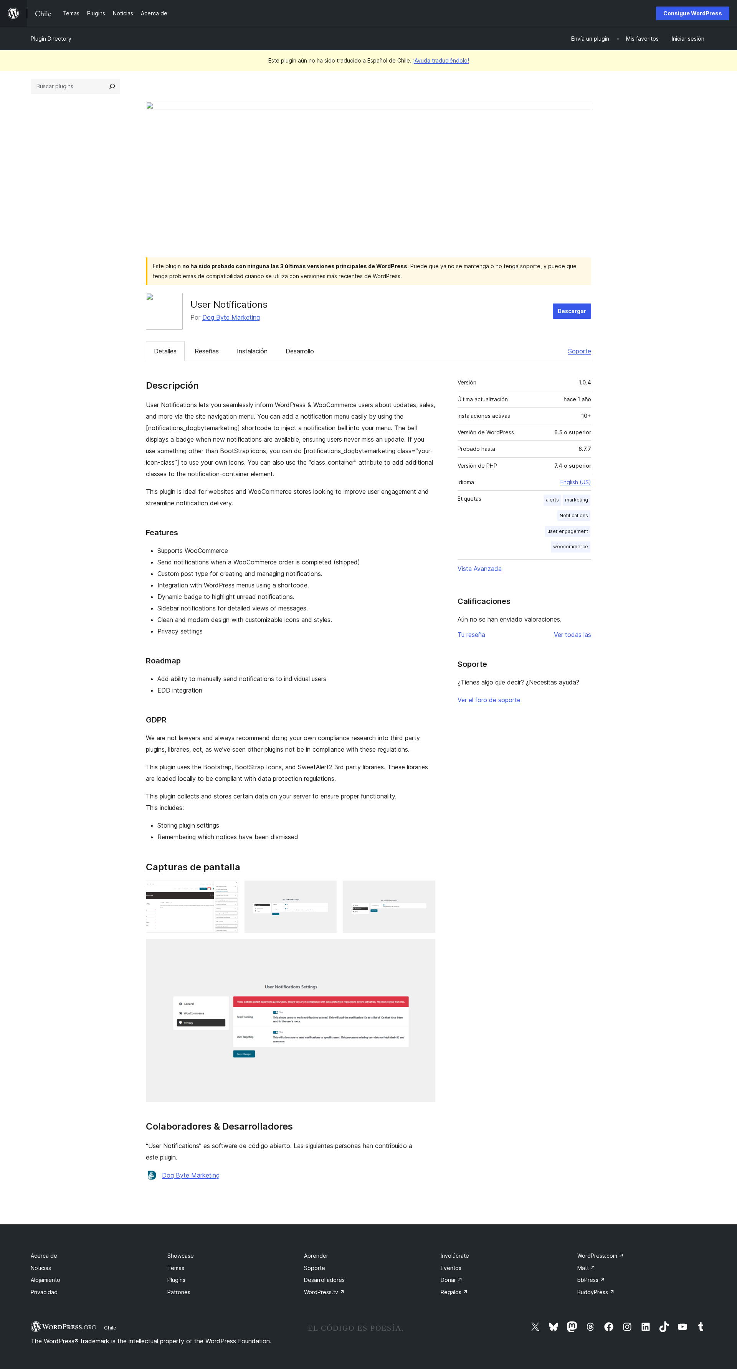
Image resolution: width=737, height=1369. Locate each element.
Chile (110, 1327)
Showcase (180, 1255)
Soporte (579, 351)
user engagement (567, 531)
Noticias (41, 1268)
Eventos (451, 1268)
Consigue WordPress (692, 13)
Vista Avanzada (480, 568)
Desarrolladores (324, 1280)
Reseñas (207, 351)
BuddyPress (596, 1292)
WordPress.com (600, 1255)
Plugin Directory (51, 38)
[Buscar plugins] (112, 86)
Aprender (316, 1255)
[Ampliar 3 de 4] (425, 891)
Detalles (165, 351)
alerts (552, 500)
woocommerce (570, 546)
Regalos (454, 1292)
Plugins (176, 1280)
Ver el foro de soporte (489, 700)
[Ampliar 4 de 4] (425, 949)
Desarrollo (300, 351)
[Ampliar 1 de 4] (228, 891)
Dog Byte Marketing (231, 317)
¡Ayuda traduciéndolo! (441, 60)
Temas (175, 1268)
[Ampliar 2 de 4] (326, 891)
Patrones (178, 1292)
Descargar (572, 311)
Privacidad (44, 1292)
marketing (576, 500)
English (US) (575, 482)
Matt (586, 1268)
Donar (452, 1280)
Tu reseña (471, 634)
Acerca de (44, 1255)
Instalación (252, 351)
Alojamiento (45, 1280)
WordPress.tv (324, 1292)
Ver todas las (572, 634)
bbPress (591, 1280)
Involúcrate (455, 1255)
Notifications (574, 515)
